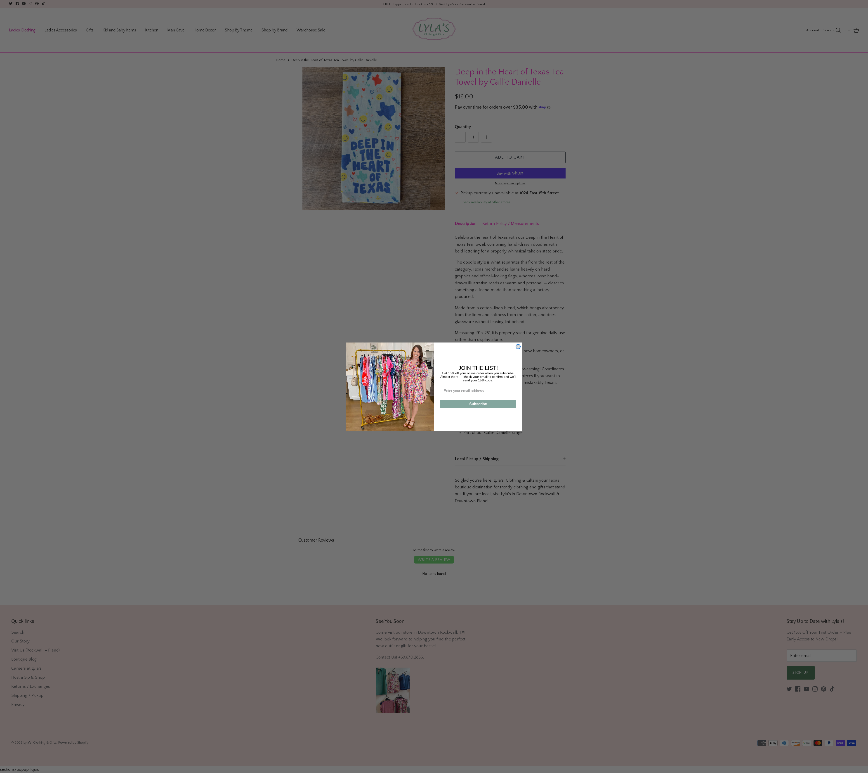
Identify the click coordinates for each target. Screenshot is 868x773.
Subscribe (478, 404)
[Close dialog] (518, 346)
